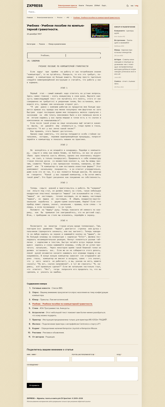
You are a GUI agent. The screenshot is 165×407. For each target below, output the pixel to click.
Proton (59, 17)
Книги (81, 5)
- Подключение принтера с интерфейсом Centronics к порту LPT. (66, 324)
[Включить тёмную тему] (127, 5)
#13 (68, 17)
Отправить (34, 385)
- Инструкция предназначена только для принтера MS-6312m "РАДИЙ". (69, 319)
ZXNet (97, 5)
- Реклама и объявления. (48, 332)
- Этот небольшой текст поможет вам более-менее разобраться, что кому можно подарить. (69, 314)
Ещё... (104, 5)
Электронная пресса (67, 5)
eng (136, 6)
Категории (31, 44)
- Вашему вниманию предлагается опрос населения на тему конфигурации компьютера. (70, 294)
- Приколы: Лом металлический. (50, 299)
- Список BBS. (47, 288)
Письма (89, 5)
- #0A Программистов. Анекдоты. (51, 308)
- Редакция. (43, 337)
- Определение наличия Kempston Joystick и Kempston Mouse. (64, 328)
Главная (30, 17)
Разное (42, 44)
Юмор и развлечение (57, 44)
